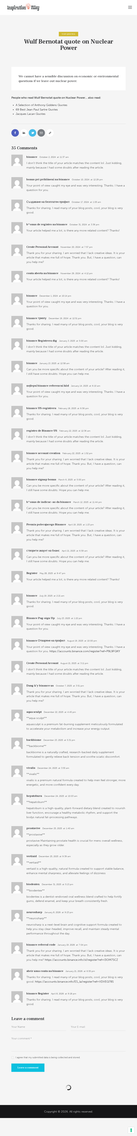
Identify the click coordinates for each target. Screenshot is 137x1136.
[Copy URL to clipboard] (50, 133)
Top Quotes (68, 34)
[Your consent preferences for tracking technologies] (131, 1130)
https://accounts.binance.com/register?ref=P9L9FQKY (84, 651)
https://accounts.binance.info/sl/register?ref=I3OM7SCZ (81, 959)
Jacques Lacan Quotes (30, 113)
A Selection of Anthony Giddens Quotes (41, 105)
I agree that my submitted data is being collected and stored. (48, 1057)
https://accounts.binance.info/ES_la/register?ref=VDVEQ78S (74, 981)
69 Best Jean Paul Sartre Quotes (37, 109)
